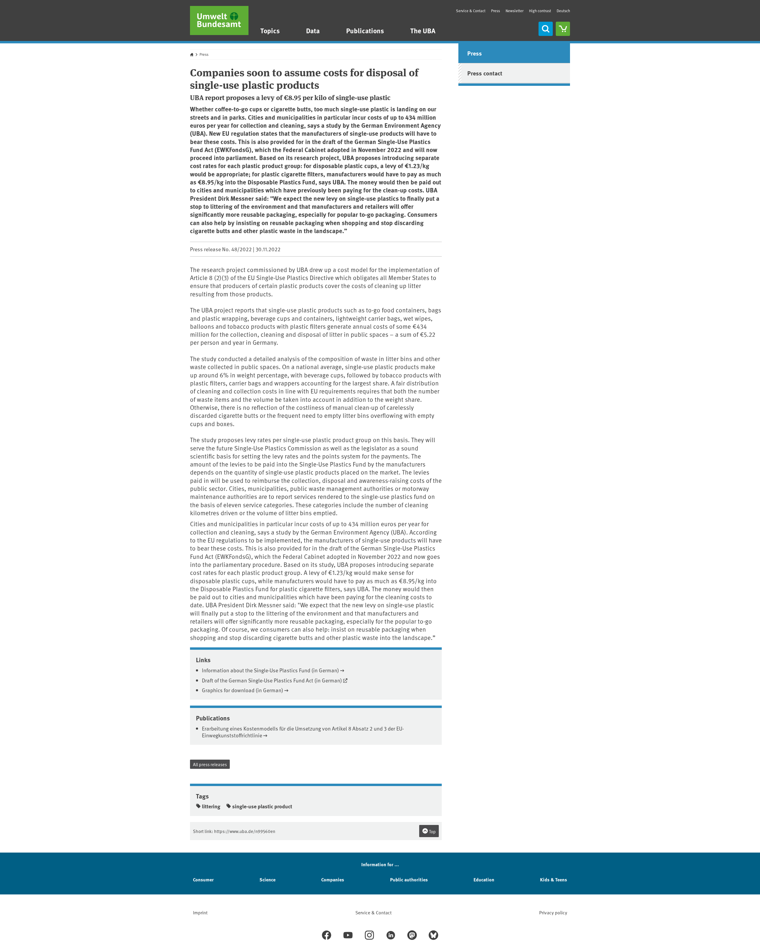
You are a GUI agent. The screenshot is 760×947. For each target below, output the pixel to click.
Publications (365, 30)
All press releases (210, 764)
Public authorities (409, 879)
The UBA (423, 30)
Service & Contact (470, 10)
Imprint (200, 912)
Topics (270, 30)
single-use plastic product (262, 806)
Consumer (203, 879)
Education (484, 879)
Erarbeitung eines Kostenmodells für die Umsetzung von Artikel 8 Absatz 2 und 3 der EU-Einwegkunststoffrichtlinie (303, 732)
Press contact (484, 73)
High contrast (540, 10)
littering (211, 806)
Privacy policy (553, 912)
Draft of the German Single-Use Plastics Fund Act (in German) (272, 680)
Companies (332, 879)
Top (432, 831)
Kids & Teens (553, 879)
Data (313, 30)
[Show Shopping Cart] (563, 29)
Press (495, 10)
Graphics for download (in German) (242, 690)
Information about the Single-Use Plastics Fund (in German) (270, 670)
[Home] (219, 20)
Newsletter (514, 10)
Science (267, 879)
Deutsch (563, 10)
